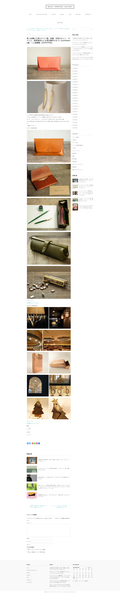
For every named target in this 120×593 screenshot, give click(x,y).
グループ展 (75, 142)
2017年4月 (75, 119)
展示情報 (60, 22)
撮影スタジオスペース (77, 169)
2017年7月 (74, 111)
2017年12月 (75, 100)
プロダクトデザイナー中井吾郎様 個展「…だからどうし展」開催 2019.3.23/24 (82, 53)
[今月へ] (88, 567)
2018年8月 (75, 90)
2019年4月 (75, 71)
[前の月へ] (85, 567)
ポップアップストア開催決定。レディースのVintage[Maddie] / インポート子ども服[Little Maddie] (82, 48)
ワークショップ (76, 150)
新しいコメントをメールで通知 (36, 549)
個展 (73, 156)
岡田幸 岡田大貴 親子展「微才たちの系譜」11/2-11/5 (37, 506)
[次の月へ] (91, 567)
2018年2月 (75, 98)
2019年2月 (75, 76)
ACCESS (78, 14)
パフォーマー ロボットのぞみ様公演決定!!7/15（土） (59, 506)
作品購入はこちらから (33, 303)
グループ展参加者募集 (77, 145)
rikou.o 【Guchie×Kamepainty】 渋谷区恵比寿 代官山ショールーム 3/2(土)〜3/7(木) (82, 58)
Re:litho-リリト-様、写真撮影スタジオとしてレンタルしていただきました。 (82, 43)
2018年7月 (75, 92)
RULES (62, 14)
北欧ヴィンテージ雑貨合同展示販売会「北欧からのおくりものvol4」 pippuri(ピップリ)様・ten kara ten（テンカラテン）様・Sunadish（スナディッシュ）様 (54, 487)
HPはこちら (30, 300)
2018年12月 (75, 81)
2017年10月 (75, 106)
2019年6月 (75, 68)
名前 (28, 538)
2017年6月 (75, 114)
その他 (74, 148)
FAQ (70, 14)
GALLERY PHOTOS (41, 14)
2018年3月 (75, 95)
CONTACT (88, 14)
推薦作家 (74, 167)
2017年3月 (75, 122)
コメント (29, 523)
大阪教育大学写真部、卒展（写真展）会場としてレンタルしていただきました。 (82, 39)
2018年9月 (75, 87)
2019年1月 (74, 79)
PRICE (54, 14)
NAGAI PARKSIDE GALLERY (60, 6)
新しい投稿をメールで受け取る (36, 552)
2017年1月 (74, 127)
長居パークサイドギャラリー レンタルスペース (53, 591)
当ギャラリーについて (77, 164)
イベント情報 (75, 137)
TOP (30, 14)
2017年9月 (75, 108)
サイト (28, 544)
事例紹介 (74, 153)
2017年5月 (74, 117)
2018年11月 (75, 84)
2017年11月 (75, 103)
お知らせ (74, 139)
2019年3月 (75, 73)
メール (29, 541)
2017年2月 (74, 125)
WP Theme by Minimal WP (70, 591)
